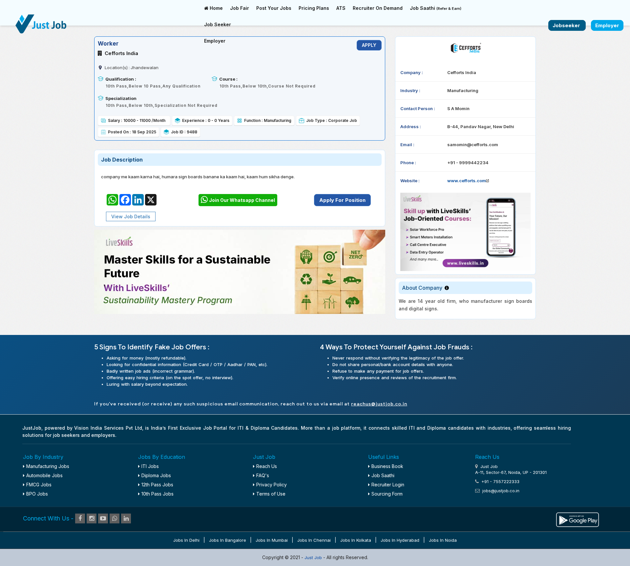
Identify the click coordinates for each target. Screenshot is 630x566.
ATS (341, 8)
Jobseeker (567, 25)
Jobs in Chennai (314, 540)
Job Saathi (435, 8)
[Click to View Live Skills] (465, 232)
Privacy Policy (271, 484)
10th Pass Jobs (157, 494)
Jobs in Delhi (186, 540)
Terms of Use (270, 494)
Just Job (313, 557)
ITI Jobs (150, 466)
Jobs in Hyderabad (400, 540)
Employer (214, 41)
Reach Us (266, 466)
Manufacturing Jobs (47, 466)
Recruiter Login (387, 484)
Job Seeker (217, 24)
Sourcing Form (387, 494)
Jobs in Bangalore (227, 540)
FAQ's (262, 475)
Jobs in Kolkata (355, 540)
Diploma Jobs (156, 475)
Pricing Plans (314, 8)
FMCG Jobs (39, 484)
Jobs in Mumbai (272, 540)
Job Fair (239, 8)
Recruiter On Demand (378, 8)
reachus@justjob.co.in (379, 404)
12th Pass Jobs (157, 484)
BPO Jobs (37, 494)
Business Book (387, 466)
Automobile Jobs (44, 475)
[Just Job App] (577, 519)
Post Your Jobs (273, 8)
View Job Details (130, 216)
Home (215, 8)
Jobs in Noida (443, 540)
